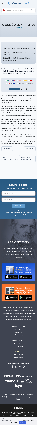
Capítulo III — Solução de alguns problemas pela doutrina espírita (16, 59)
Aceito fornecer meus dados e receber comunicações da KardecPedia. (19, 214)
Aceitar (22, 422)
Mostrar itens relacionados (25, 159)
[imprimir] (26, 89)
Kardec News (18, 357)
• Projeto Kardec (18, 344)
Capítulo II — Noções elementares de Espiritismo (14, 53)
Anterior (7, 149)
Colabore (18, 352)
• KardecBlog (18, 335)
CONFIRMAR (18, 206)
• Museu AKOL (18, 346)
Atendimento (18, 355)
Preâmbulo (6, 45)
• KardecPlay (19, 332)
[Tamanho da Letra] (22, 89)
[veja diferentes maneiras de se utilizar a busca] (4, 10)
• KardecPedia (18, 330)
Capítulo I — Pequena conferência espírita (16, 48)
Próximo (29, 149)
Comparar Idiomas (14, 89)
